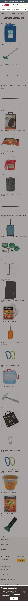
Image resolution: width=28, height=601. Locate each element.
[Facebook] (2, 579)
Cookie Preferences (5, 595)
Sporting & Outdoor (10, 13)
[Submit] (25, 9)
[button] (2, 5)
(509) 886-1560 (20, 556)
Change (21, 560)
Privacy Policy (17, 594)
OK (14, 598)
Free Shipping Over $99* (19, 1)
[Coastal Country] (8, 5)
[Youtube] (8, 579)
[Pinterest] (11, 579)
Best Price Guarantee (8, 1)
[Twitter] (14, 579)
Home (2, 13)
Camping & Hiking (21, 13)
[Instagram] (5, 579)
